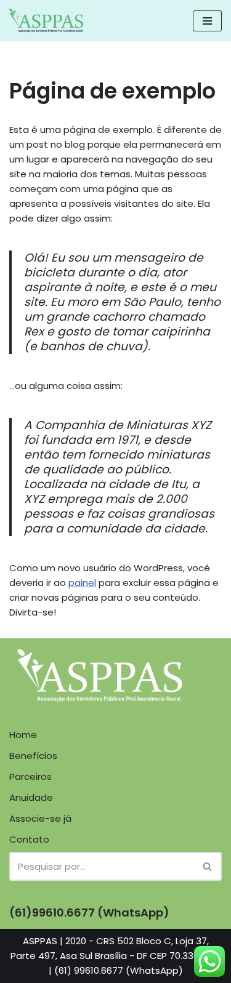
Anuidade (31, 797)
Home (23, 734)
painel (82, 582)
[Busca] (208, 866)
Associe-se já (40, 818)
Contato (29, 839)
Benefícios (33, 755)
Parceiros (30, 776)
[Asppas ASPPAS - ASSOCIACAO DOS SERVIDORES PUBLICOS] (46, 21)
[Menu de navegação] (207, 20)
